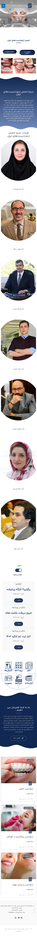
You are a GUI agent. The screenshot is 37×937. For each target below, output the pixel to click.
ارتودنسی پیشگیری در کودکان (20, 836)
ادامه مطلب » (29, 793)
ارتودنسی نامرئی (26, 788)
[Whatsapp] (15, 918)
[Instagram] (21, 918)
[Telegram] (18, 918)
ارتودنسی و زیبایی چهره (23, 884)
